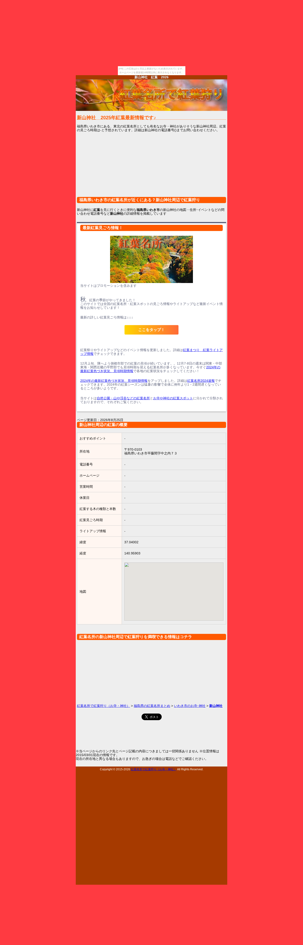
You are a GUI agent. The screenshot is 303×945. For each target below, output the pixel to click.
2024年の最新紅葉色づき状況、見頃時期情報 (113, 381)
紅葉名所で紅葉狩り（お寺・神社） (103, 706)
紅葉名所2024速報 (201, 381)
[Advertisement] (151, 167)
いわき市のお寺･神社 (189, 706)
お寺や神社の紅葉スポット (173, 398)
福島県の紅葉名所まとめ (152, 706)
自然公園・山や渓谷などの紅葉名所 (123, 398)
